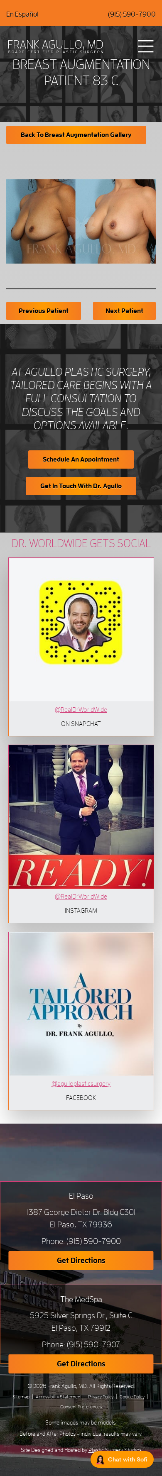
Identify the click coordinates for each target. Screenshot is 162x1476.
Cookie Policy (132, 1396)
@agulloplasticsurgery (81, 1083)
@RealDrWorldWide (81, 709)
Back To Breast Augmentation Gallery (76, 135)
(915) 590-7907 (93, 1345)
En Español (22, 14)
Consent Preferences (81, 1406)
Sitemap (20, 1396)
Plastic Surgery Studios (115, 1450)
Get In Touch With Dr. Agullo (81, 486)
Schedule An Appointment (81, 459)
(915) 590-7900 (132, 14)
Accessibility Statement (59, 1396)
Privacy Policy (100, 1396)
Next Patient (124, 311)
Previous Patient (44, 311)
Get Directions (81, 1260)
